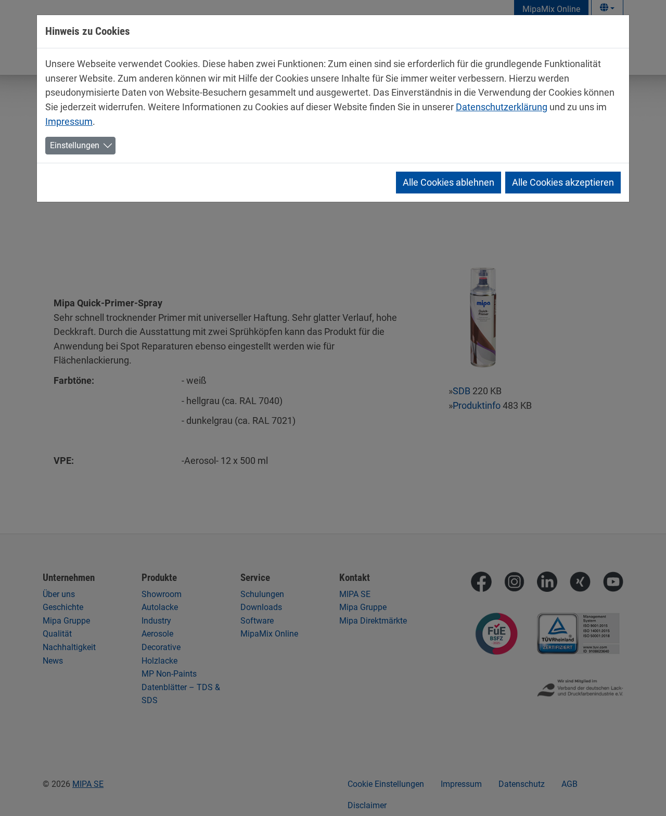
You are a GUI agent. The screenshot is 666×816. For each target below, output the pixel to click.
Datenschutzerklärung (501, 106)
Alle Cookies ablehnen (448, 182)
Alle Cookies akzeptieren (563, 182)
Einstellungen (74, 145)
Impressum (69, 121)
